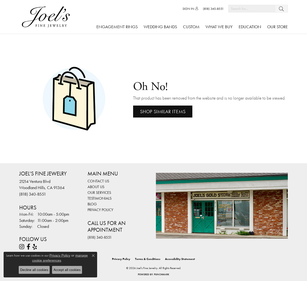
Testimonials (100, 198)
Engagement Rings (117, 26)
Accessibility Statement (180, 259)
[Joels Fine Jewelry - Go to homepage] (47, 16)
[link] (213, 8)
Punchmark (161, 274)
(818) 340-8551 (100, 237)
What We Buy (219, 26)
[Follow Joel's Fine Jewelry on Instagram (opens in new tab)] (21, 247)
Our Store (277, 26)
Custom (191, 26)
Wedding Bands (160, 26)
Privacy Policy (100, 209)
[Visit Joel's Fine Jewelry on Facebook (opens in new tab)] (28, 247)
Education (250, 26)
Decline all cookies (34, 270)
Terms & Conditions (147, 259)
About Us (96, 186)
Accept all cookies (67, 270)
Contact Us (98, 181)
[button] (190, 8)
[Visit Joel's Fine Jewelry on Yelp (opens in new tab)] (35, 247)
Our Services (99, 192)
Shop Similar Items (162, 111)
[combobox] (251, 8)
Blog (92, 204)
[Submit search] (281, 8)
